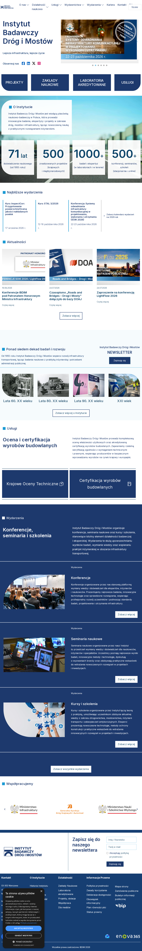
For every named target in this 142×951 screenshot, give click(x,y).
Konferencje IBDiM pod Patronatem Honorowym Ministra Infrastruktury (21, 296)
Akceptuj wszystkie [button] (23, 928)
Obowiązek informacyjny (93, 901)
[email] (107, 935)
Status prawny (94, 912)
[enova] (128, 937)
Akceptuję (119, 855)
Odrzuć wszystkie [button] (23, 935)
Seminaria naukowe (86, 639)
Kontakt (121, 4)
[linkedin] (29, 63)
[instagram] (40, 63)
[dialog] (23, 918)
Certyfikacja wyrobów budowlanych (100, 484)
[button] (24, 942)
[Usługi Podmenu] (60, 5)
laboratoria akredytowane (92, 82)
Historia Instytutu (39, 885)
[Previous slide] (62, 41)
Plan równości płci (96, 907)
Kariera (111, 4)
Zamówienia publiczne (126, 891)
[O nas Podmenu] (28, 5)
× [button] (41, 891)
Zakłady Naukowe (67, 885)
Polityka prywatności (97, 885)
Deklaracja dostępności (99, 894)
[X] (35, 63)
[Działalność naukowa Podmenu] (47, 7)
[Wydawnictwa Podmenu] (83, 5)
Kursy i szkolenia (84, 704)
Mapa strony (121, 886)
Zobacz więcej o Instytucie (71, 413)
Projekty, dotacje (67, 898)
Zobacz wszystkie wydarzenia (71, 769)
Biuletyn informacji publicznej (124, 897)
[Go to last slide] (4, 809)
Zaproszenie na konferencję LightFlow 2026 (115, 294)
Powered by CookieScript (23, 945)
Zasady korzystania (97, 890)
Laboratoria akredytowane (65, 892)
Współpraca (64, 903)
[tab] (92, 65)
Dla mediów (64, 907)
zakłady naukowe (50, 82)
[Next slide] (137, 41)
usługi (127, 82)
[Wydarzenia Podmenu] (102, 5)
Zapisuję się (120, 360)
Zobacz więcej (71, 315)
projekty (14, 82)
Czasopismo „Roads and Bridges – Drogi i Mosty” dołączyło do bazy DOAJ (65, 296)
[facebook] (24, 63)
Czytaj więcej (8, 305)
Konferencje (80, 578)
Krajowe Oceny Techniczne (32, 483)
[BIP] (120, 907)
